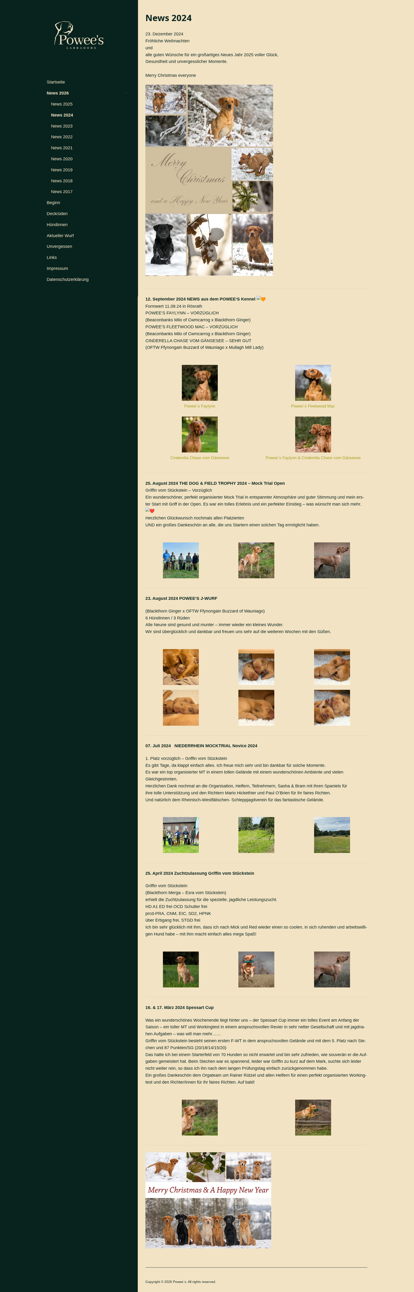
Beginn (53, 202)
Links (52, 257)
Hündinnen (57, 224)
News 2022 (62, 136)
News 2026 (58, 93)
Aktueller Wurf (60, 235)
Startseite (56, 82)
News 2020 (62, 158)
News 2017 (62, 191)
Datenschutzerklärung (68, 279)
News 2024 (62, 115)
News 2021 (62, 147)
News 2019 (62, 169)
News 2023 (62, 126)
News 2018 (62, 180)
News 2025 (62, 104)
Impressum (57, 268)
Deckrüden (57, 213)
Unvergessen (59, 246)
